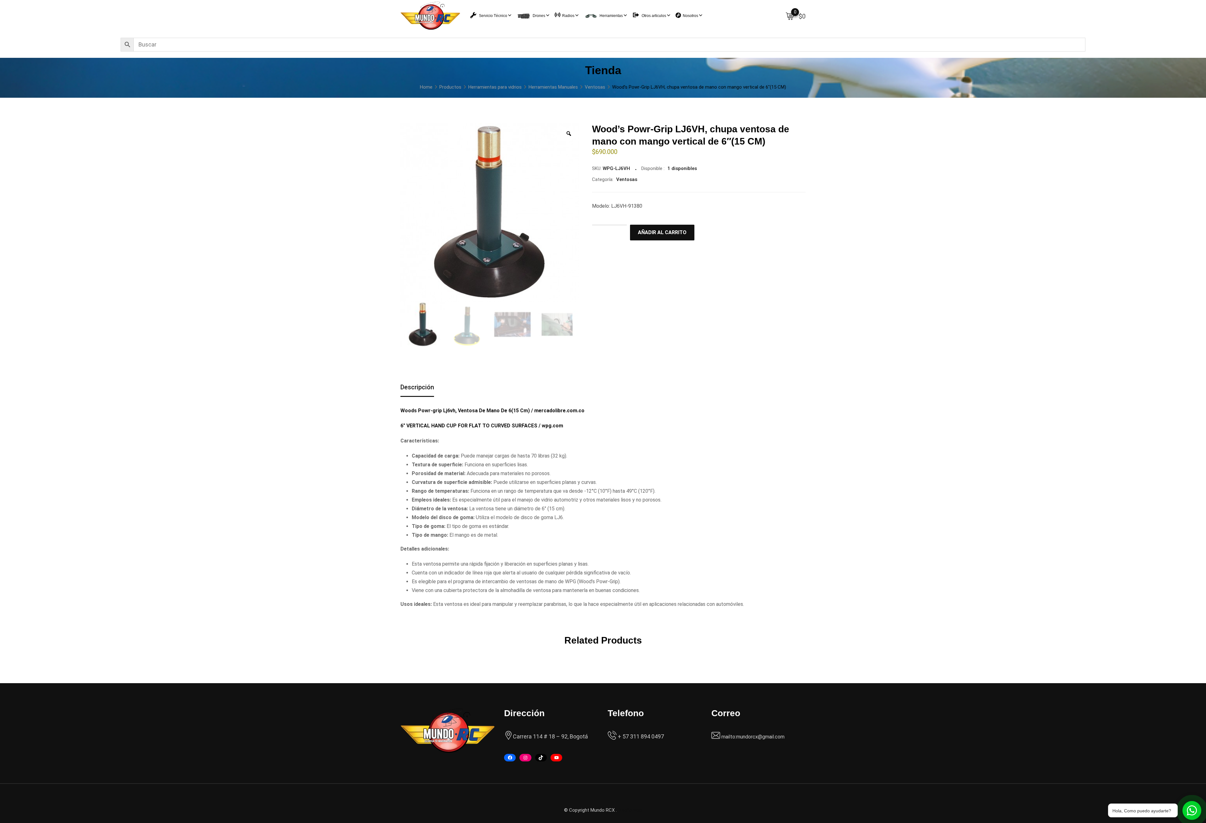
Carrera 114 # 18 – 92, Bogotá (550, 736)
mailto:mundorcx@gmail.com (753, 737)
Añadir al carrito (662, 232)
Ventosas (626, 179)
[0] (790, 15)
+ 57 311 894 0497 (640, 736)
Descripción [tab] (417, 387)
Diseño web (630, 810)
